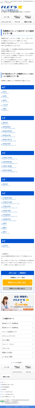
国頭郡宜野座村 (9, 131)
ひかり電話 (5, 340)
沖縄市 (6, 109)
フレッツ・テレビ (8, 344)
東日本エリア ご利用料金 (17, 17)
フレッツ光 (6, 17)
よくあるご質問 (7, 357)
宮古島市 (6, 246)
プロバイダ (17, 22)
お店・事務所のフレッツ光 (8, 396)
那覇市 (5, 228)
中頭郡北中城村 (11, 202)
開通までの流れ (28, 22)
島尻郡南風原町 (10, 162)
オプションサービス (6, 22)
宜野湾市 (6, 123)
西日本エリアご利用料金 (10, 328)
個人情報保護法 (5, 387)
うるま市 (5, 105)
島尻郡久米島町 (10, 158)
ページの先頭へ (17, 362)
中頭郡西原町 (10, 215)
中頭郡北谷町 (10, 207)
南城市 (6, 232)
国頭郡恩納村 (9, 127)
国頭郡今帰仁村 (9, 140)
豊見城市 (6, 184)
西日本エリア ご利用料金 (28, 17)
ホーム (3, 382)
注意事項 (4, 389)
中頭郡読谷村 (9, 219)
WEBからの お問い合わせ (17, 288)
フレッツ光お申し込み (7, 391)
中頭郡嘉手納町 (9, 198)
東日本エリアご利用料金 (10, 323)
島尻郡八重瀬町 (9, 166)
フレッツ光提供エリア (9, 332)
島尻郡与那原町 (10, 171)
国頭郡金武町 (9, 136)
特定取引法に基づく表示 (8, 384)
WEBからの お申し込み (17, 282)
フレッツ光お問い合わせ (8, 394)
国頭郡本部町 (9, 144)
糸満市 (6, 96)
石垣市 (6, 92)
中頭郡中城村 (10, 211)
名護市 (5, 224)
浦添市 (6, 101)
